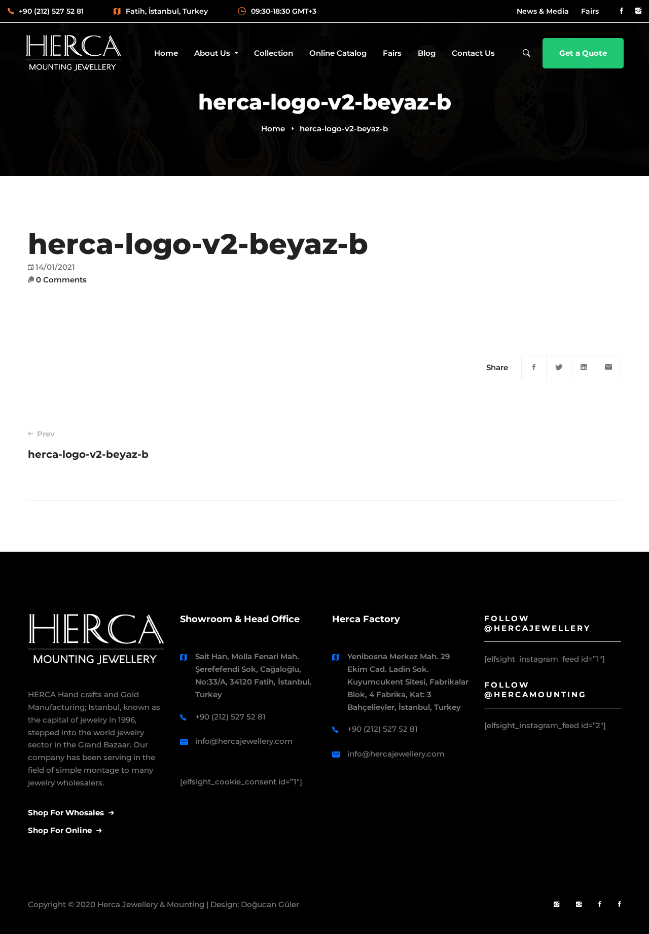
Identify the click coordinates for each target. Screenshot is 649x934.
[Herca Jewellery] (579, 905)
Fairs (590, 11)
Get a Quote (583, 53)
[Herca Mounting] (556, 905)
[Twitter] (558, 367)
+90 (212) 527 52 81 (230, 717)
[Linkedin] (583, 367)
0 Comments (61, 279)
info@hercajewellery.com (244, 741)
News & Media (543, 11)
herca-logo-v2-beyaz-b (88, 444)
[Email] (608, 367)
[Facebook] (534, 367)
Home (273, 128)
